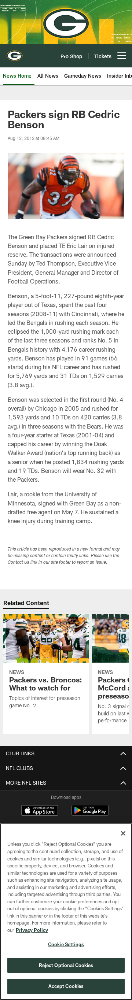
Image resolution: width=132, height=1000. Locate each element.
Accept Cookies (66, 986)
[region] (66, 911)
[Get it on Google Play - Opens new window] (90, 814)
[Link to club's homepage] (14, 53)
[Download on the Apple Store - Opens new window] (39, 811)
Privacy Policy (32, 930)
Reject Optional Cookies (66, 965)
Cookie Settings (66, 944)
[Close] (123, 833)
